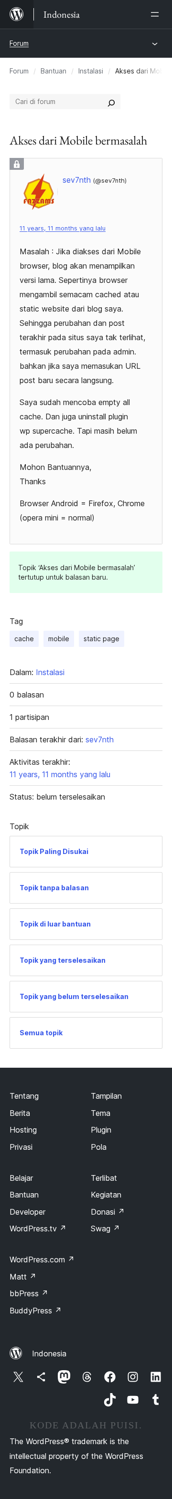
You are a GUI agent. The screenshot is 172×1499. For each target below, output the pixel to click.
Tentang (24, 1096)
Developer (27, 1212)
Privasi (21, 1147)
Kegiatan (106, 1194)
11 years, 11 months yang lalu (63, 228)
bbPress (29, 1293)
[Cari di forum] (111, 101)
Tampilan (106, 1096)
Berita (20, 1113)
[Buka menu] (156, 14)
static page (101, 639)
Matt (23, 1276)
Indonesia (49, 1353)
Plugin (101, 1130)
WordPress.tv (38, 1228)
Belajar (21, 1178)
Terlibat (104, 1178)
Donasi (108, 1212)
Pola (99, 1147)
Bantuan (53, 71)
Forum (19, 43)
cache (24, 639)
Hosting (23, 1130)
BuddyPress (36, 1310)
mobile (58, 639)
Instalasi (90, 71)
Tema (100, 1113)
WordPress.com (42, 1259)
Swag (105, 1228)
